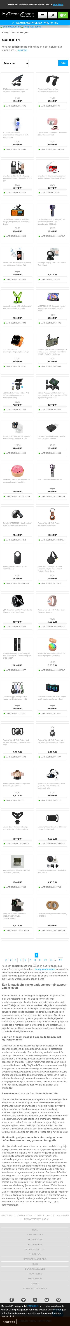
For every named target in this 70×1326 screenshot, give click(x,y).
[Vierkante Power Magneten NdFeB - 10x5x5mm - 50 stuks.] (17, 867)
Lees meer (22, 49)
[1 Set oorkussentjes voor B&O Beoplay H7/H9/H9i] (52, 910)
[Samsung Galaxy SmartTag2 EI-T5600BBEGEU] (17, 563)
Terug (5, 32)
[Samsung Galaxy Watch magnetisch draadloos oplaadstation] (17, 780)
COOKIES (32, 1306)
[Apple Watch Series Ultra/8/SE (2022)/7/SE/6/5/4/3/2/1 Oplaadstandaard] (17, 910)
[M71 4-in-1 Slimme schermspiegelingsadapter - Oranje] (17, 346)
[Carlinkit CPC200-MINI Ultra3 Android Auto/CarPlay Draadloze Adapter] (17, 520)
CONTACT (35, 1283)
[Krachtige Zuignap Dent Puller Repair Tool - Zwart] (52, 259)
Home (35, 1230)
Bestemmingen (35, 1278)
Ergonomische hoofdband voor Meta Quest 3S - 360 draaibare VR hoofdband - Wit (51, 786)
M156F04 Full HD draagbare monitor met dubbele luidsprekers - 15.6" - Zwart (51, 308)
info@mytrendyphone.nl (36, 1219)
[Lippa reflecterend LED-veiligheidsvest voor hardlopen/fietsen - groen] (17, 303)
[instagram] (58, 1300)
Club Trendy (35, 1254)
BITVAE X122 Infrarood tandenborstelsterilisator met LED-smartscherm (15, 135)
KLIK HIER (58, 4)
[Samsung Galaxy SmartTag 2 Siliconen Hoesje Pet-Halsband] (52, 824)
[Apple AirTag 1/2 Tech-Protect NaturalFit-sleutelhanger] (52, 520)
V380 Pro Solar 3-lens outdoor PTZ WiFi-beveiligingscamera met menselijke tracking (16, 395)
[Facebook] (12, 1300)
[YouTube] (47, 1300)
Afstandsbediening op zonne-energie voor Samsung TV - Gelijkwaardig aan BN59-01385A (17, 655)
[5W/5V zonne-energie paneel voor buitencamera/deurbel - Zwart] (17, 86)
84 (60, 960)
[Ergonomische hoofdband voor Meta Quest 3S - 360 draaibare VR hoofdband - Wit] (52, 780)
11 (51, 960)
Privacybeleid (35, 1273)
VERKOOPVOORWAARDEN (35, 1288)
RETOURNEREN (35, 1244)
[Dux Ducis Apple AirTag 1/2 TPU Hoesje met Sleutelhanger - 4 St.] (17, 693)
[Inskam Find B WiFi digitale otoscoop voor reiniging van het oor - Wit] (17, 259)
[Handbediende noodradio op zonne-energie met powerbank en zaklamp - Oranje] (17, 216)
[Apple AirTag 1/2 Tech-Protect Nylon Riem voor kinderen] (52, 607)
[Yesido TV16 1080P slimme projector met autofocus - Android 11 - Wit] (17, 433)
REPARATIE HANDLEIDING (35, 1259)
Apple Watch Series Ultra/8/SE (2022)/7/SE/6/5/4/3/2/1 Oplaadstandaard (14, 916)
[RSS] (35, 1300)
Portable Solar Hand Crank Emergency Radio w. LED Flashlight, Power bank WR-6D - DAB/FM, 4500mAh (52, 352)
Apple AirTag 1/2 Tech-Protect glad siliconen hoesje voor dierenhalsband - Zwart (17, 742)
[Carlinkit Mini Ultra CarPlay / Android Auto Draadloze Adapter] (52, 433)
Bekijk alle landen (35, 1269)
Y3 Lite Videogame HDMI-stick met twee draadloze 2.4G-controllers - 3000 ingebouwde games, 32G (52, 395)
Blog (35, 1264)
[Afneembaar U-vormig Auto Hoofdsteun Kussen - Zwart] (52, 86)
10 (45, 960)
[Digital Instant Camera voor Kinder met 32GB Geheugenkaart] (52, 129)
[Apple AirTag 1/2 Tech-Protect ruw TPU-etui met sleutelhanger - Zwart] (52, 737)
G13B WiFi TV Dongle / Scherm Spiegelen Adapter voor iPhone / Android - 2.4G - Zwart (50, 569)
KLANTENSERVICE (35, 1234)
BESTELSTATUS (35, 1239)
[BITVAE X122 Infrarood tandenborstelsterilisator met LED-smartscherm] (17, 129)
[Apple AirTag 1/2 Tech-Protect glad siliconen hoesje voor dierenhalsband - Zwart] (17, 737)
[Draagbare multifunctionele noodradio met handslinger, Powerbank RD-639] (52, 173)
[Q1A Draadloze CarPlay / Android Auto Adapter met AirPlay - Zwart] (17, 607)
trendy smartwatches (45, 968)
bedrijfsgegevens (35, 1249)
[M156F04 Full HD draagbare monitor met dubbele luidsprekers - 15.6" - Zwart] (52, 303)
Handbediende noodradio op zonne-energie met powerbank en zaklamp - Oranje (17, 221)
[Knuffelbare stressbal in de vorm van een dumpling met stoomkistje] (17, 476)
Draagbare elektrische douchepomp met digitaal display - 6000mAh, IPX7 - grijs (17, 178)
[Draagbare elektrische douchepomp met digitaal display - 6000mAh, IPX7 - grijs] (17, 173)
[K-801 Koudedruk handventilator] (52, 476)
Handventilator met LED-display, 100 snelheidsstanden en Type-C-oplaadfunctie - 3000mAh (51, 221)
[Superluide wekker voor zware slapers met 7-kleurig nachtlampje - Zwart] (52, 693)
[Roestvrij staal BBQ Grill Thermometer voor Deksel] (52, 867)
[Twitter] (23, 1300)
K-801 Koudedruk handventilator (50, 480)
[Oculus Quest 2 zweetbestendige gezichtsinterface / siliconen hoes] (17, 824)
